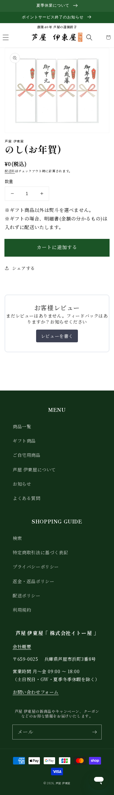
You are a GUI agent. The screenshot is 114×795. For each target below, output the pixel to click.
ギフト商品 (24, 440)
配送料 (10, 170)
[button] (5, 37)
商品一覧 (22, 426)
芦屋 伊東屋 (63, 783)
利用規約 (22, 610)
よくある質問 (27, 498)
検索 (17, 538)
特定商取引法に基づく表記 (40, 552)
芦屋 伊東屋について (34, 469)
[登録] (94, 732)
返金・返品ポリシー (33, 581)
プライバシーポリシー (36, 566)
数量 (9, 181)
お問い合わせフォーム (36, 692)
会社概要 (22, 646)
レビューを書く (57, 336)
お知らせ (22, 484)
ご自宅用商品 (27, 455)
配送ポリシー (27, 595)
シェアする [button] (23, 268)
